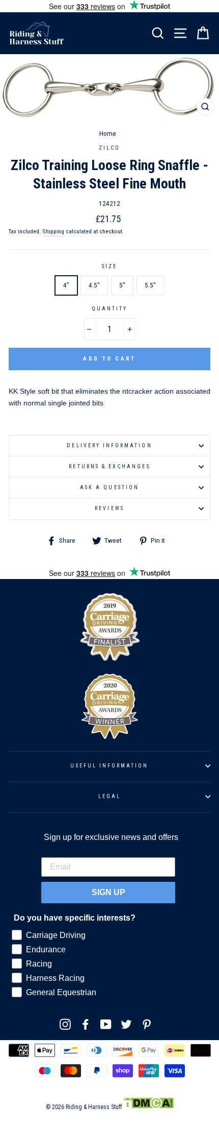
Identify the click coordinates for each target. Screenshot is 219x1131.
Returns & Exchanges (109, 466)
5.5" (150, 285)
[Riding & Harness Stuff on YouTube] (106, 1024)
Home (107, 133)
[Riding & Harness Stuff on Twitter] (126, 1024)
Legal (109, 796)
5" (122, 285)
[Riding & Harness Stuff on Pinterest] (146, 1024)
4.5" (94, 285)
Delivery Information (109, 445)
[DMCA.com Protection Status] (148, 1107)
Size (109, 266)
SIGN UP (108, 892)
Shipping (53, 231)
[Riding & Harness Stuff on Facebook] (85, 1024)
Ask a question (109, 487)
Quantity (109, 308)
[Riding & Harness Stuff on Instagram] (65, 1024)
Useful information (109, 765)
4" (66, 285)
